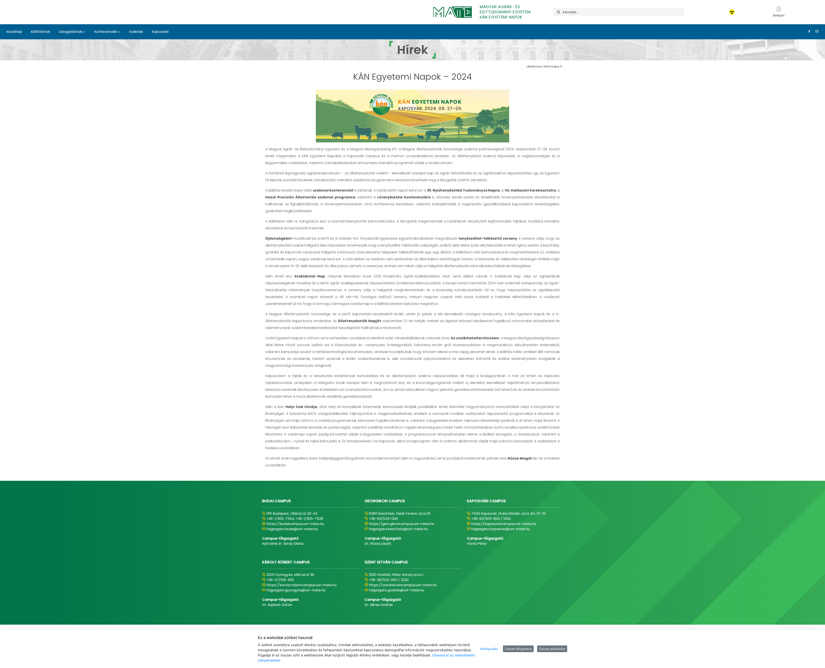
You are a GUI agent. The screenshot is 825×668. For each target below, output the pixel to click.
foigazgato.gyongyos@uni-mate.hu (295, 590)
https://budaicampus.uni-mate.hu (295, 523)
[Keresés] (558, 12)
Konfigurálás (489, 649)
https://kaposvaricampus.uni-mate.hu (503, 523)
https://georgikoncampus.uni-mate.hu (401, 523)
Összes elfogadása (518, 649)
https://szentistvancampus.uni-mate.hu (403, 585)
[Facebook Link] (807, 31)
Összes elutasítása (552, 649)
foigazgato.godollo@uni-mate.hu (396, 590)
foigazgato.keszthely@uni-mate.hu (398, 528)
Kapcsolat (160, 31)
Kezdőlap (14, 31)
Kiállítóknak (40, 31)
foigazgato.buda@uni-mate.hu (292, 528)
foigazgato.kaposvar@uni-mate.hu (500, 528)
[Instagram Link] (815, 31)
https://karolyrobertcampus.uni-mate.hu (301, 585)
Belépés (779, 15)
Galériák (136, 31)
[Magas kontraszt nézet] (732, 12)
